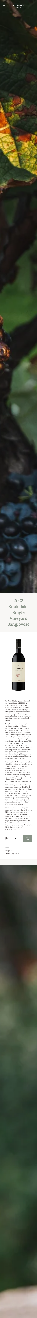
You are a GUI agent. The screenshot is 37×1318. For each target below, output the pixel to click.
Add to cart (28, 838)
